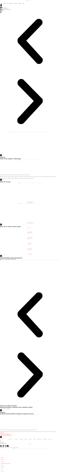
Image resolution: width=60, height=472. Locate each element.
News (1, 469)
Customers (25, 439)
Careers (34, 439)
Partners (30, 439)
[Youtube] (8, 446)
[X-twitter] (5, 446)
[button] (30, 41)
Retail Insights (39, 439)
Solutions (10, 439)
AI (13, 439)
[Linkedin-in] (1, 446)
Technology (21, 439)
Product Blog (45, 439)
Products (16, 439)
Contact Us (50, 439)
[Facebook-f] (1, 5)
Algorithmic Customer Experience (6, 463)
